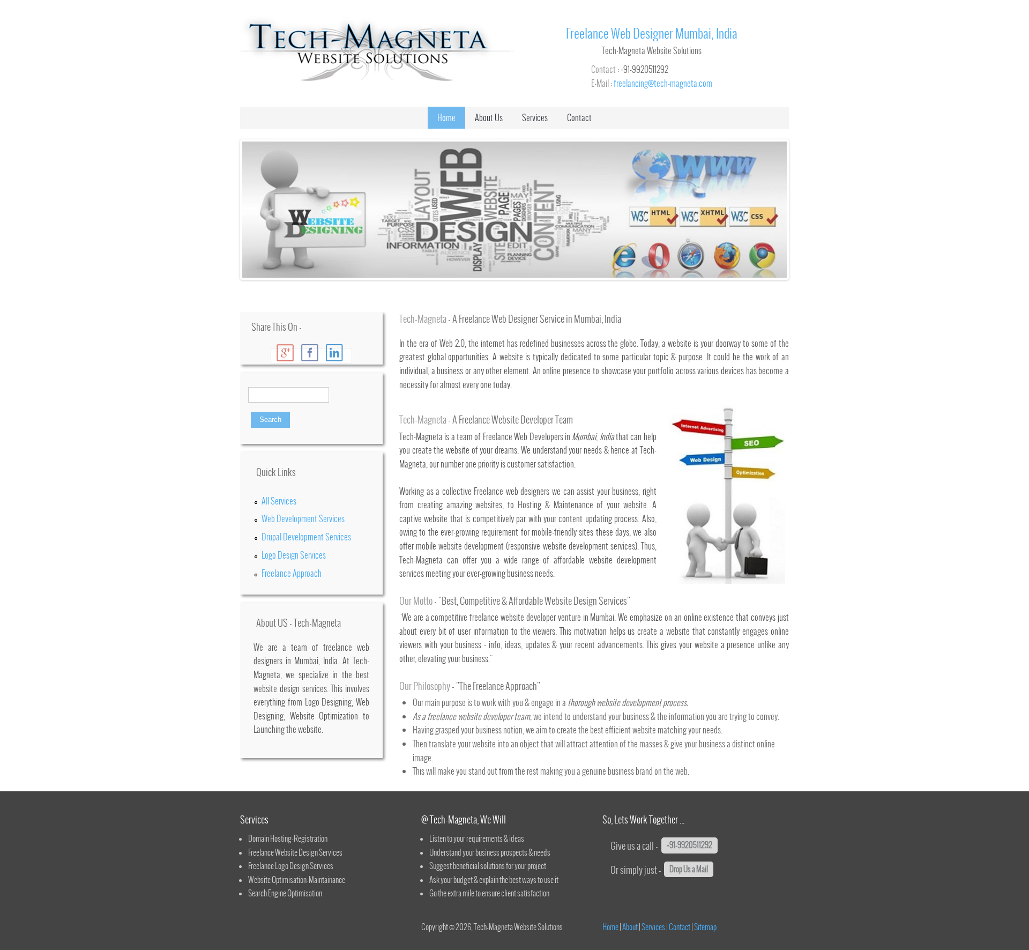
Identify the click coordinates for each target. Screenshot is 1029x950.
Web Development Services (303, 518)
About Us (489, 117)
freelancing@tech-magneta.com (663, 83)
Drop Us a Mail (688, 869)
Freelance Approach (292, 573)
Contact (579, 117)
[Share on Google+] (285, 352)
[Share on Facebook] (309, 352)
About (630, 927)
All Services (279, 501)
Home (446, 117)
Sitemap (705, 927)
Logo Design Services (294, 555)
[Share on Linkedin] (334, 352)
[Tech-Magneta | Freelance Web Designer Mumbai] (377, 81)
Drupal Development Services (306, 537)
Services (535, 117)
